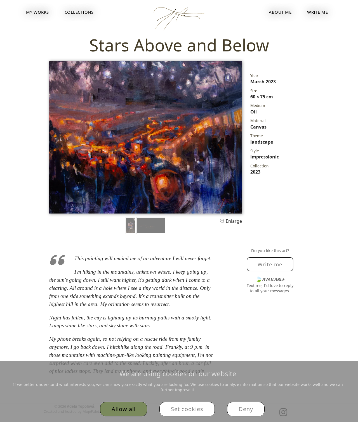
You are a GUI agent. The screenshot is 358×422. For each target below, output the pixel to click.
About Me (280, 12)
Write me (317, 12)
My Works (37, 12)
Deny (246, 409)
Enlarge (233, 221)
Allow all (124, 409)
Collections (79, 12)
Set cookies (187, 409)
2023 (255, 172)
